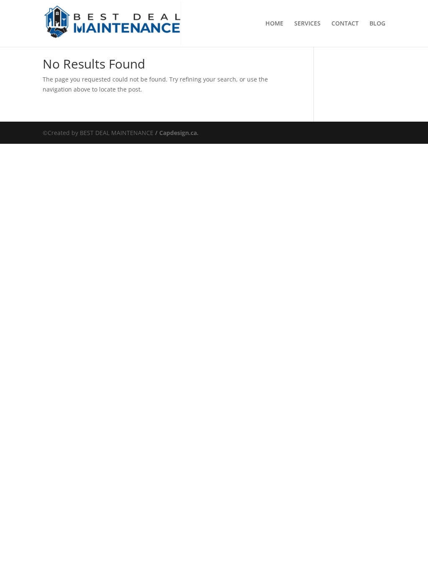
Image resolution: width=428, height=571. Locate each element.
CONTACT (345, 23)
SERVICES (307, 23)
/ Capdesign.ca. (176, 133)
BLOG (377, 23)
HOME (274, 23)
